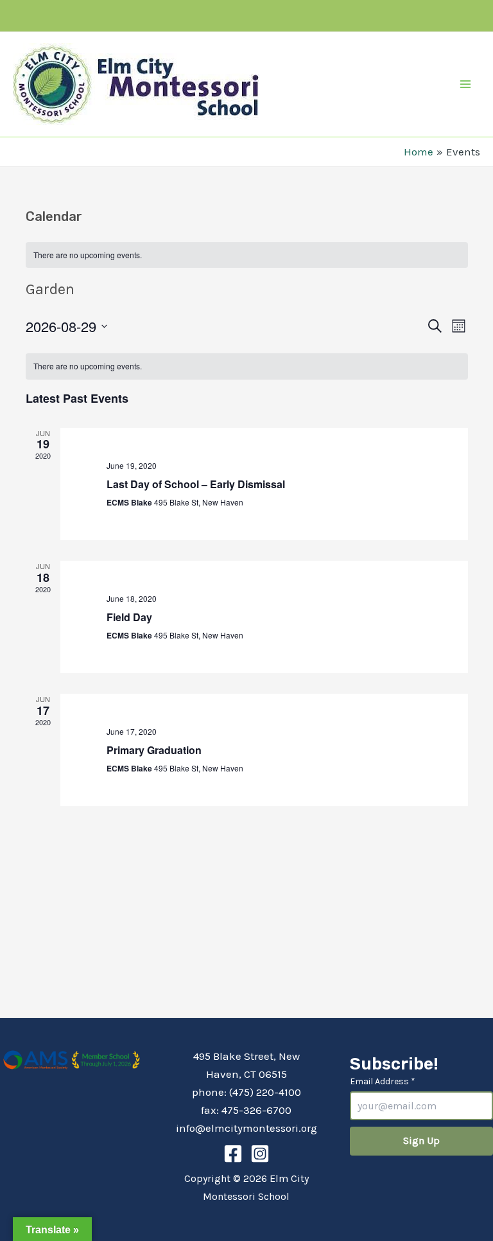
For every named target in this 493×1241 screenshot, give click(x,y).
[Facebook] (233, 1153)
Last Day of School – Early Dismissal (196, 484)
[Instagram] (260, 1153)
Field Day (129, 617)
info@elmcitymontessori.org (246, 1128)
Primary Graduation (154, 750)
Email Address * (382, 1081)
